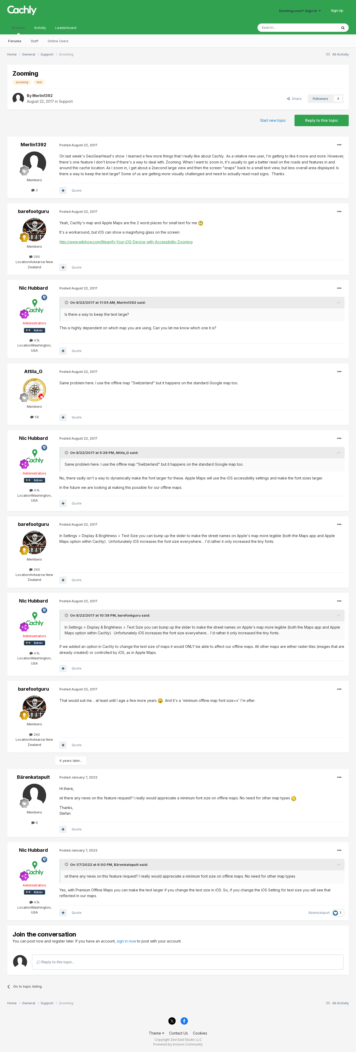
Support (66, 101)
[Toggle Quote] (67, 302)
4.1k (36, 340)
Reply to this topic (321, 120)
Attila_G (33, 371)
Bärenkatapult (33, 777)
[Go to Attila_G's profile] (34, 390)
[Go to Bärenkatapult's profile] (34, 795)
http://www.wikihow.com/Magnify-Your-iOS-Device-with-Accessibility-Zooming (126, 242)
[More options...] (339, 145)
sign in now (126, 941)
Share (296, 98)
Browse (18, 28)
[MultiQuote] (63, 190)
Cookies (200, 1033)
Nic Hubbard (33, 288)
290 (36, 256)
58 (36, 417)
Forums (14, 41)
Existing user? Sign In (299, 11)
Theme (155, 1033)
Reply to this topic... (57, 962)
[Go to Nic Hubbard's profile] (34, 306)
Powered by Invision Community (178, 1044)
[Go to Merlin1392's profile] (18, 98)
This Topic (322, 27)
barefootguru (33, 211)
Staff (34, 41)
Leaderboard (65, 28)
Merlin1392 (42, 95)
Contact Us (178, 1033)
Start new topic (273, 120)
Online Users (58, 41)
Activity (40, 28)
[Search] (343, 27)
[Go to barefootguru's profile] (34, 229)
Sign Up (337, 10)
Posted (78, 145)
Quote (77, 190)
